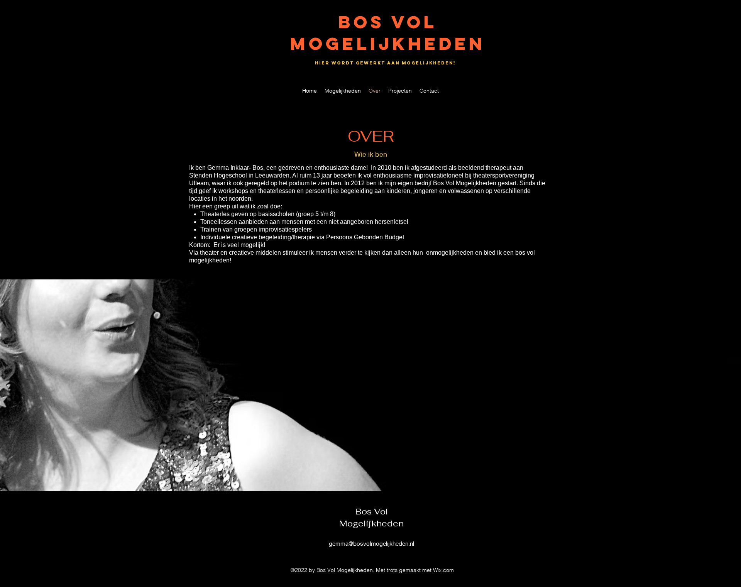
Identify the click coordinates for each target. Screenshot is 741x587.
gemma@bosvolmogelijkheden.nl (371, 543)
